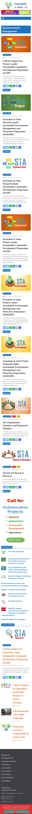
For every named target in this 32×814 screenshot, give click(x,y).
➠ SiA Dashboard (5, 781)
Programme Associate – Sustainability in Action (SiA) (21, 731)
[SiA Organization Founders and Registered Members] (16, 406)
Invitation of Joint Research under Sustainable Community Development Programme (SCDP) (15, 186)
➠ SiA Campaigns (5, 774)
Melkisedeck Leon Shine (17, 57)
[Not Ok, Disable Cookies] (30, 809)
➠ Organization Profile (7, 758)
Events (14, 416)
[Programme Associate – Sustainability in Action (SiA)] (6, 733)
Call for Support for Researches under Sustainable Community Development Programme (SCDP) (15, 656)
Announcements (6, 54)
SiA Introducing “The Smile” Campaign (21, 714)
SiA (11, 801)
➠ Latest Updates (6, 768)
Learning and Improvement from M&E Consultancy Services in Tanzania (18, 561)
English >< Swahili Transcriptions (13, 590)
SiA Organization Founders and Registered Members (15, 425)
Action (12, 790)
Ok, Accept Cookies (9, 811)
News (18, 416)
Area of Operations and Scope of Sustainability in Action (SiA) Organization (18, 569)
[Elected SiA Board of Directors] (16, 456)
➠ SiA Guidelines (5, 764)
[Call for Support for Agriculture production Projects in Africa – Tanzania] (6, 694)
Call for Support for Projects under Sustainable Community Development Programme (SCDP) (15, 67)
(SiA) (15, 790)
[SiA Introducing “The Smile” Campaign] (6, 715)
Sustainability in (5, 790)
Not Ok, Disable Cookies (22, 811)
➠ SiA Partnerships (6, 771)
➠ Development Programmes (9, 761)
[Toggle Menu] (3, 18)
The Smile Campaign (16, 551)
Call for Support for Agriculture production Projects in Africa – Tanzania (21, 694)
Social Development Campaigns (13, 619)
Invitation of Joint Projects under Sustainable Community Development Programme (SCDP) (15, 245)
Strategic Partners (15, 601)
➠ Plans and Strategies (7, 777)
